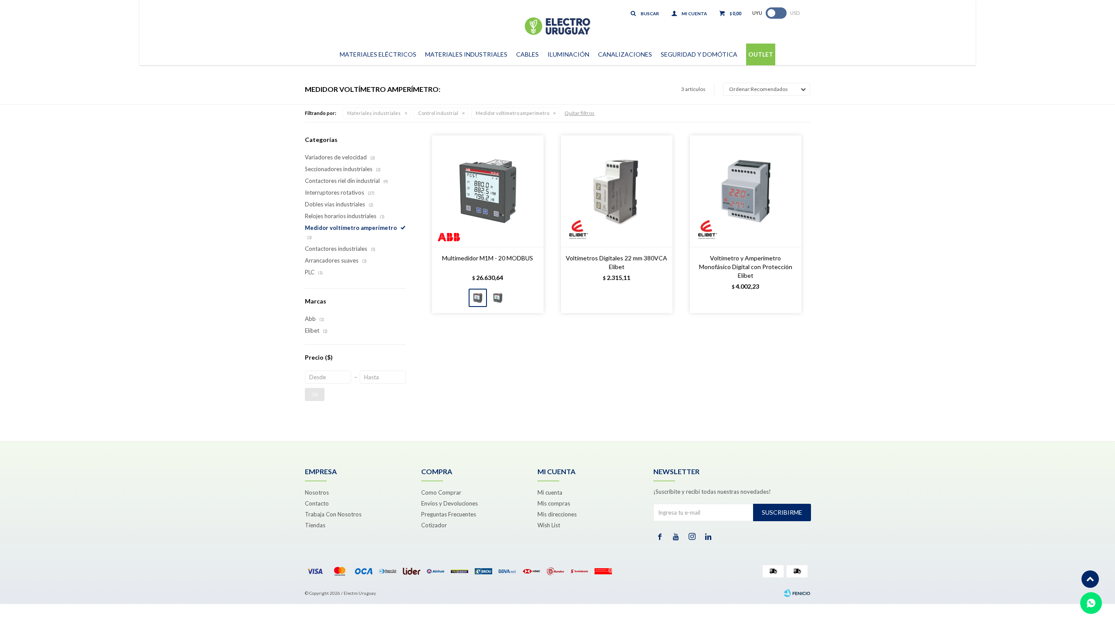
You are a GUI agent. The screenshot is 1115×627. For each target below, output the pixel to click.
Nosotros (317, 492)
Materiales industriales (374, 113)
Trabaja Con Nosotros (333, 514)
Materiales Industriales (466, 54)
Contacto (317, 503)
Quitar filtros (579, 113)
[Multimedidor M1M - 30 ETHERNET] (498, 298)
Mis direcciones (557, 514)
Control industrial (438, 113)
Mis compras (553, 503)
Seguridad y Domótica (699, 54)
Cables (527, 54)
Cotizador (434, 525)
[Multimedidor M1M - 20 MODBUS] (488, 191)
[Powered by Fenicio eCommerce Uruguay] (797, 593)
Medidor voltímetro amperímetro (512, 113)
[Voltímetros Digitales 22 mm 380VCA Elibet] (616, 191)
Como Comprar (441, 492)
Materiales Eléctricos (378, 54)
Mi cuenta (549, 492)
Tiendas (315, 525)
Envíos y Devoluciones (449, 503)
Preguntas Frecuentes (448, 514)
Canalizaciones (625, 54)
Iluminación (568, 54)
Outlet (760, 54)
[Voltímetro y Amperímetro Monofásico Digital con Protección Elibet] (745, 191)
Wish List (548, 525)
